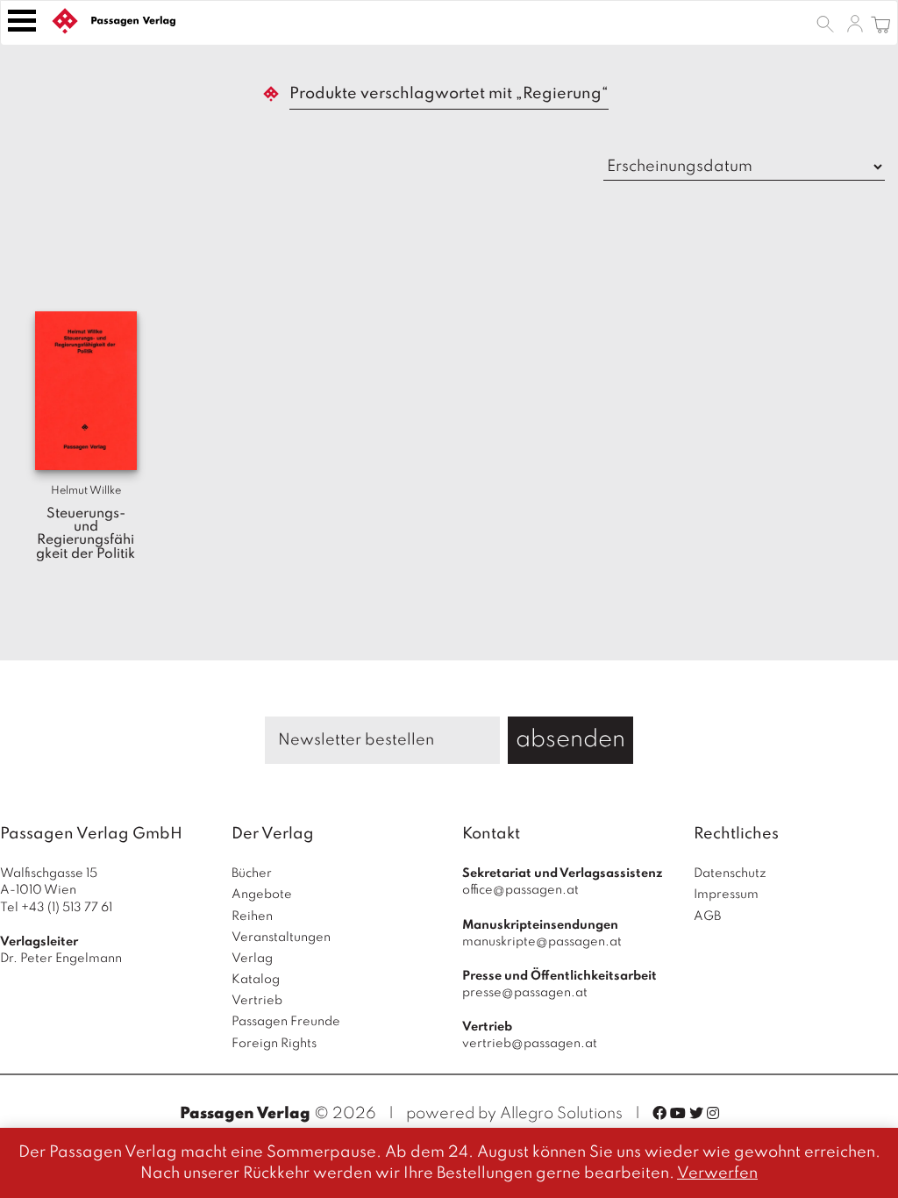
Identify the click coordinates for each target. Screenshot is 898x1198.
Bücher (252, 873)
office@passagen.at (520, 890)
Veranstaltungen (281, 937)
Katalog (256, 979)
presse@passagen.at (525, 993)
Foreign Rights (274, 1044)
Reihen (252, 916)
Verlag (252, 958)
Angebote (262, 894)
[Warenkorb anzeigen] (881, 23)
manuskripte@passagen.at (542, 942)
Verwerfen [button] (717, 1173)
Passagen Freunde (286, 1022)
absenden (570, 740)
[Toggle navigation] (22, 20)
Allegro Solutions (561, 1114)
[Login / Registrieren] (855, 23)
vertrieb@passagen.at (529, 1044)
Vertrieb (257, 1001)
